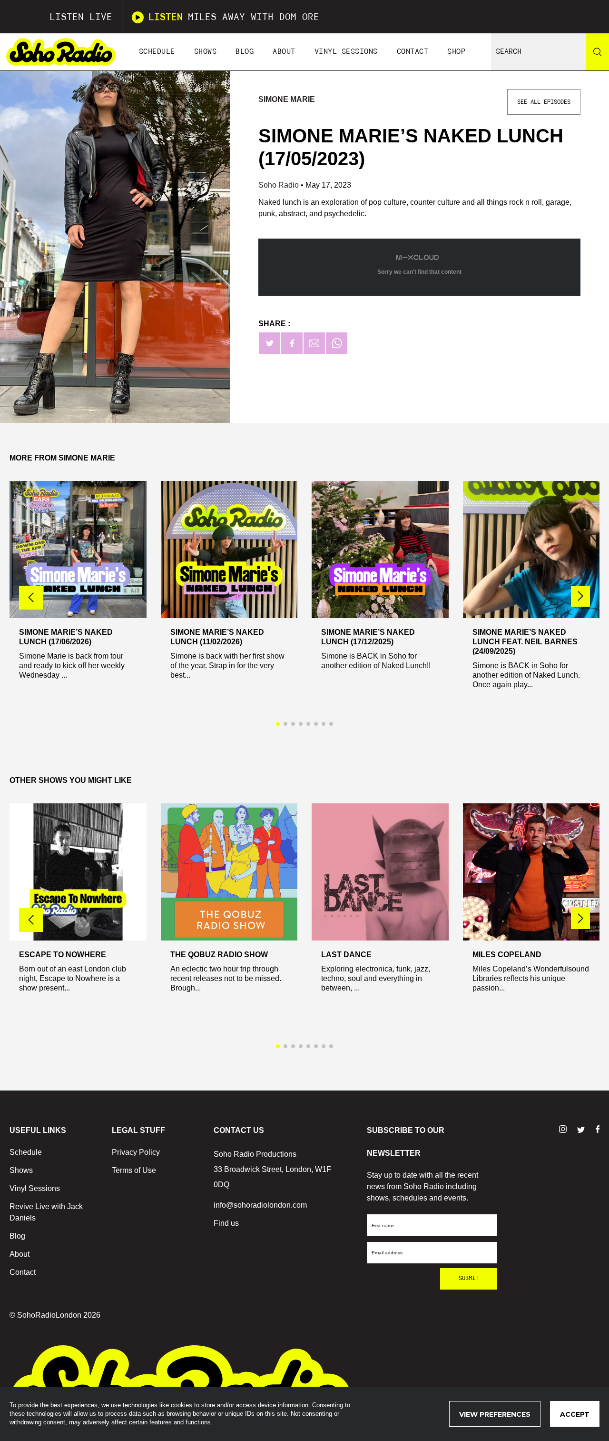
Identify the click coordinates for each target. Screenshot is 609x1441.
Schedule (157, 51)
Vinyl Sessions (346, 51)
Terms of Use (134, 1170)
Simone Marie (286, 99)
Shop (456, 51)
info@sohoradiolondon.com (260, 1205)
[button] (580, 596)
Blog (245, 51)
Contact (413, 51)
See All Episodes (543, 102)
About (284, 51)
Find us (226, 1223)
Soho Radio (279, 185)
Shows (205, 51)
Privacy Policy (136, 1152)
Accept (574, 1414)
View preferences (494, 1414)
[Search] (597, 51)
